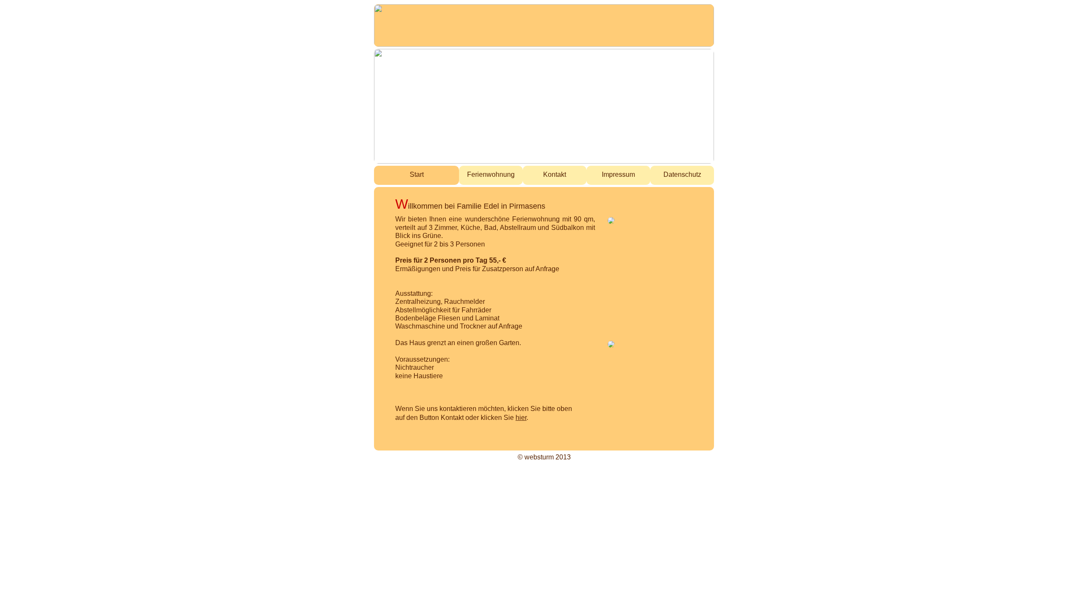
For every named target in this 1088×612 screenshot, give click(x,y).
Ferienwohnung (491, 174)
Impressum (618, 174)
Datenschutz (682, 174)
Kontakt (554, 174)
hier (521, 417)
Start (417, 174)
